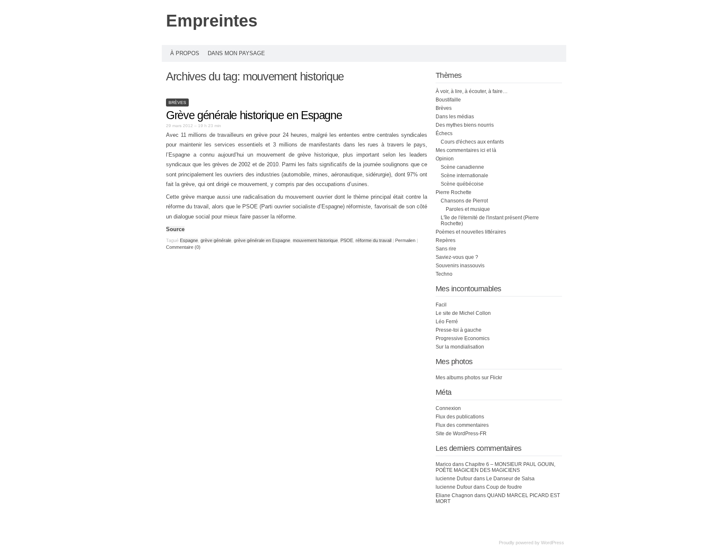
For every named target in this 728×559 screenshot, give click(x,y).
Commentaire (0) (183, 247)
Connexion (448, 408)
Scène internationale (464, 175)
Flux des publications (460, 417)
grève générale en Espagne (262, 240)
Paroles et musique (468, 209)
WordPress (552, 542)
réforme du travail (373, 240)
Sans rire (446, 249)
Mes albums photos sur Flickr (469, 378)
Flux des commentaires (462, 425)
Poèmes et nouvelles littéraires (471, 232)
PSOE (346, 240)
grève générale (216, 240)
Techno (444, 274)
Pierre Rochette (453, 192)
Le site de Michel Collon (463, 313)
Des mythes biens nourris (465, 125)
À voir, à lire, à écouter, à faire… (472, 91)
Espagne (189, 240)
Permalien (406, 240)
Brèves (177, 102)
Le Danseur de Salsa (510, 479)
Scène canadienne (462, 167)
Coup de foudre (504, 487)
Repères (445, 240)
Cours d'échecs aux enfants (472, 142)
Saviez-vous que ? (457, 257)
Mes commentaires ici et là (466, 150)
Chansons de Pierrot (464, 201)
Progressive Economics (463, 338)
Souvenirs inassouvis (460, 266)
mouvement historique (315, 240)
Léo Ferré (447, 322)
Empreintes (211, 20)
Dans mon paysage (236, 53)
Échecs (444, 133)
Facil (441, 305)
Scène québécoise (462, 184)
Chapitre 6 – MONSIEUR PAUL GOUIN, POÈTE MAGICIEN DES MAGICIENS (495, 467)
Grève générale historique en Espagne (254, 115)
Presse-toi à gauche (459, 330)
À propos (184, 53)
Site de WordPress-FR (461, 434)
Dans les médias (455, 117)
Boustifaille (448, 100)
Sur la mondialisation (460, 347)
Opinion (445, 159)
